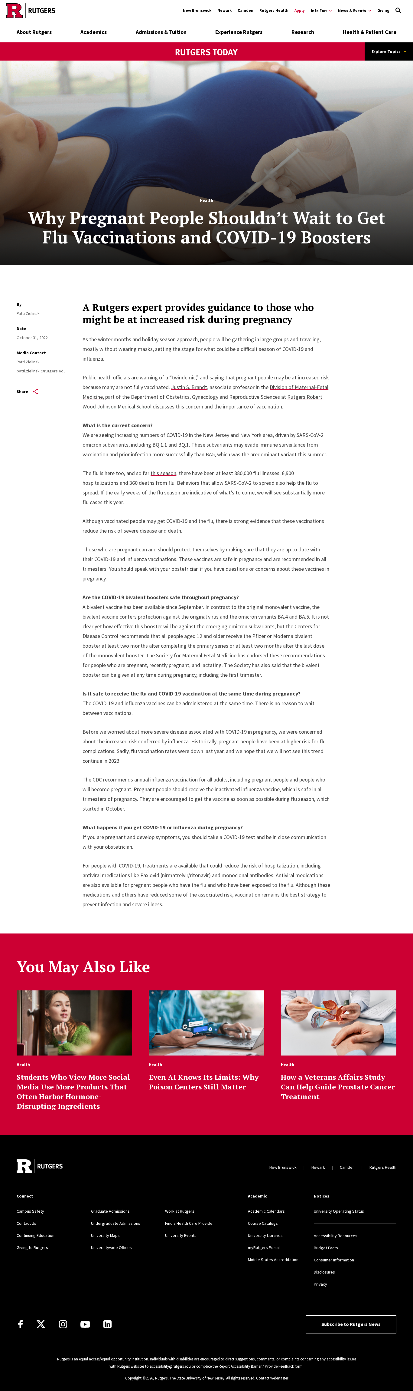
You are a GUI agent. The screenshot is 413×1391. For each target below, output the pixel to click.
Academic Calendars (266, 1211)
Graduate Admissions (110, 1211)
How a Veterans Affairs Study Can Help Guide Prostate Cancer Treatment (338, 1086)
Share (22, 391)
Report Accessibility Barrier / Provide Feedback (256, 1366)
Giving (383, 10)
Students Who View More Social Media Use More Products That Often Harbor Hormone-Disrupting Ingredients (73, 1091)
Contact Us (26, 1223)
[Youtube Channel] (85, 1324)
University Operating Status (339, 1211)
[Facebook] (20, 1324)
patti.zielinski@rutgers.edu (41, 371)
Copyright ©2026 (139, 1378)
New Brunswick (197, 10)
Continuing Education (35, 1235)
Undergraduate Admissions (115, 1223)
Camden (245, 10)
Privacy (320, 1284)
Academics (93, 31)
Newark (224, 10)
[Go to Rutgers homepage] (31, 10)
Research (302, 31)
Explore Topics (386, 51)
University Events (181, 1235)
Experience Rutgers (238, 31)
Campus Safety (30, 1211)
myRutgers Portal (264, 1247)
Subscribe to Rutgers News (351, 1324)
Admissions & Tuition (161, 31)
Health (206, 200)
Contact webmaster (272, 1378)
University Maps (105, 1235)
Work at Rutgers (179, 1211)
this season (163, 473)
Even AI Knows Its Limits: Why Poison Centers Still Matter (204, 1082)
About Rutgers (34, 31)
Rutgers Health (273, 10)
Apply (299, 10)
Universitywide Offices (111, 1247)
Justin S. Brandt (189, 387)
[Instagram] (63, 1324)
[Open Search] (398, 10)
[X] (41, 1324)
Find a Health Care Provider (189, 1223)
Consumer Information (334, 1260)
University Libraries (265, 1235)
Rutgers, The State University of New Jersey (189, 1378)
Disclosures (324, 1272)
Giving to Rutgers (32, 1247)
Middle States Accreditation (273, 1259)
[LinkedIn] (107, 1324)
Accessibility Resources (335, 1235)
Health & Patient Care (369, 31)
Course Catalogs (263, 1223)
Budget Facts (326, 1248)
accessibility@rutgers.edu (170, 1366)
